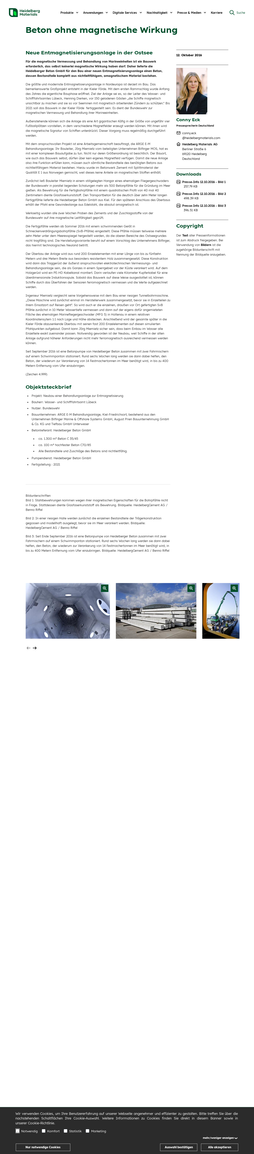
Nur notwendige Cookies (42, 1147)
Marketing (98, 1131)
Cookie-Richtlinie (41, 1123)
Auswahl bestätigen (179, 1147)
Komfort (53, 1131)
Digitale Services (125, 12)
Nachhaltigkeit (157, 12)
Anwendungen (93, 12)
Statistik (75, 1131)
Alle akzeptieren (219, 1147)
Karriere (216, 12)
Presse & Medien (189, 12)
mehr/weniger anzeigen (218, 1138)
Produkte (66, 12)
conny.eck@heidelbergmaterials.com (201, 135)
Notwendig (29, 1131)
